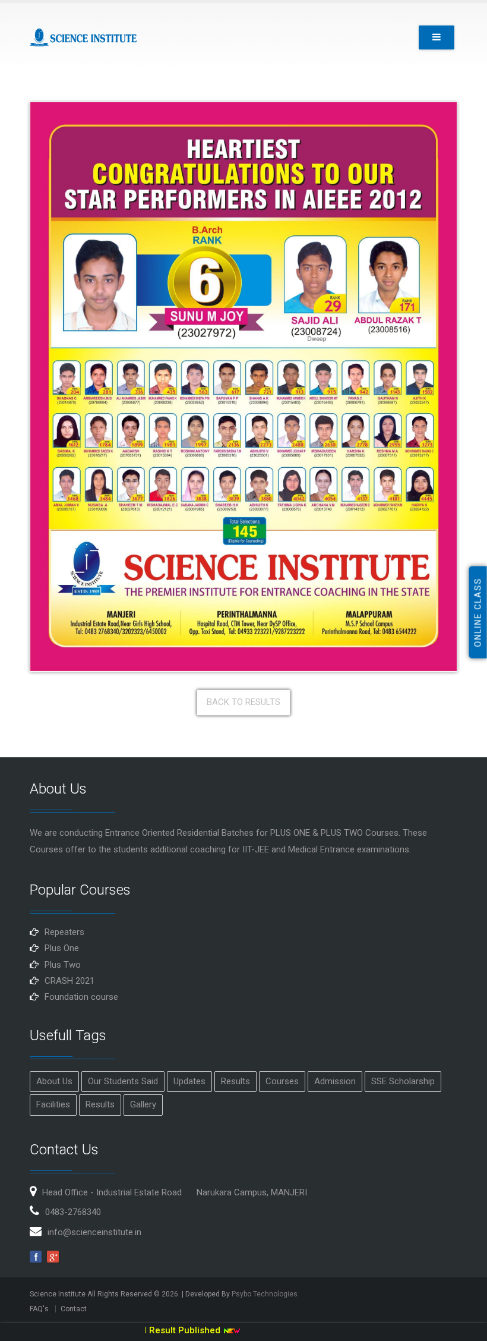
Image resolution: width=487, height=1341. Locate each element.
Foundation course (81, 996)
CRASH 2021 (69, 980)
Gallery (143, 1104)
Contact (74, 1309)
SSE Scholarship (403, 1081)
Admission (335, 1081)
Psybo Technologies (265, 1294)
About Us (54, 1081)
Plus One (62, 948)
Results (235, 1081)
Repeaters (64, 932)
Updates (189, 1081)
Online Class (478, 612)
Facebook (36, 1257)
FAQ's (39, 1309)
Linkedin (53, 1257)
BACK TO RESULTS (243, 702)
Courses (282, 1081)
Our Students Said (123, 1081)
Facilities (53, 1104)
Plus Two (63, 964)
